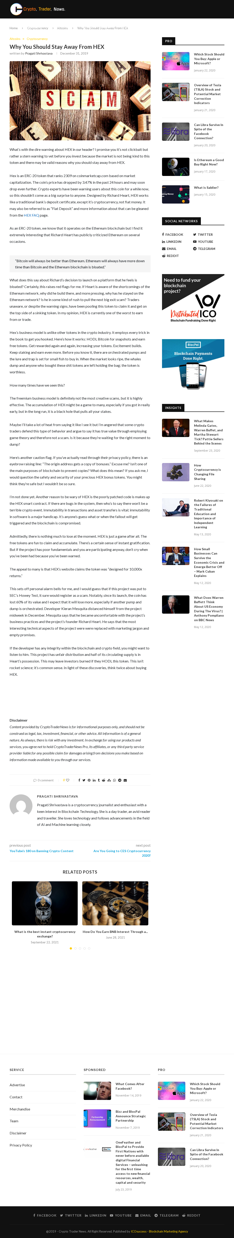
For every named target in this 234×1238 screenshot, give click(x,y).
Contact (16, 1097)
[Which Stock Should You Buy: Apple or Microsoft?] (175, 61)
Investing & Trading (94, 27)
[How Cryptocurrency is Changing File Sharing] (175, 472)
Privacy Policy (21, 1145)
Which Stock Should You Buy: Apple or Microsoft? (209, 58)
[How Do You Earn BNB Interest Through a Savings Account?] (115, 903)
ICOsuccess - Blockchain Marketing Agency (159, 1231)
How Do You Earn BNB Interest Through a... (115, 932)
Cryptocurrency (31, 27)
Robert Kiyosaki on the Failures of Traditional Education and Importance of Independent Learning (208, 513)
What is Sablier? (206, 187)
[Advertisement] (117, 1010)
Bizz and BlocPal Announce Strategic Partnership (131, 1116)
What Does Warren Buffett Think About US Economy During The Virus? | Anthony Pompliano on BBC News (209, 609)
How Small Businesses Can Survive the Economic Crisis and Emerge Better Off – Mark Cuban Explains (209, 562)
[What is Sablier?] (175, 194)
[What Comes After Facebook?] (97, 1091)
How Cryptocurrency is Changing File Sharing (207, 472)
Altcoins (15, 39)
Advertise (17, 1085)
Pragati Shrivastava (39, 53)
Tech (124, 27)
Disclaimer (18, 1133)
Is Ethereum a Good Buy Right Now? (209, 162)
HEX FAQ (31, 215)
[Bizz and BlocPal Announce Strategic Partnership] (97, 1118)
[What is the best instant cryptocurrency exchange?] (45, 903)
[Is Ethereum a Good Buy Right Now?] (175, 167)
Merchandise (20, 1109)
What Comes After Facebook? (130, 1086)
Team (14, 1121)
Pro (166, 27)
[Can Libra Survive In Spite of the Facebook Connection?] (175, 132)
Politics (61, 27)
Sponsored (147, 27)
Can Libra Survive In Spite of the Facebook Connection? (208, 131)
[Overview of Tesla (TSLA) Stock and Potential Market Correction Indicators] (175, 92)
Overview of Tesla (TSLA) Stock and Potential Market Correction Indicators (207, 94)
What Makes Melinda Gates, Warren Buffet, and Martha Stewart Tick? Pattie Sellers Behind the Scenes (208, 432)
